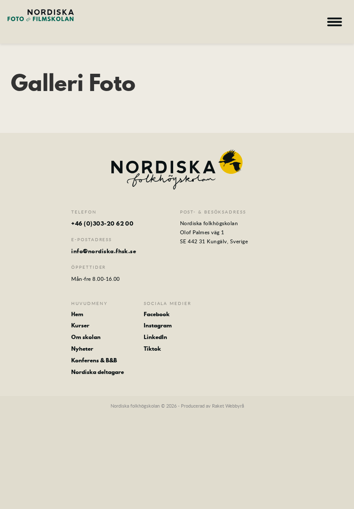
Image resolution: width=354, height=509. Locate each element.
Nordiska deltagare (97, 372)
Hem (77, 314)
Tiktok (152, 348)
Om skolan (86, 337)
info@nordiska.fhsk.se (103, 251)
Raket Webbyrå (228, 405)
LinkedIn (155, 337)
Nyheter (82, 348)
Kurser (80, 325)
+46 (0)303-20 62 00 (102, 223)
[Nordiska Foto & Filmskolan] (40, 20)
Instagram (158, 325)
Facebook (157, 314)
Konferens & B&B (94, 360)
